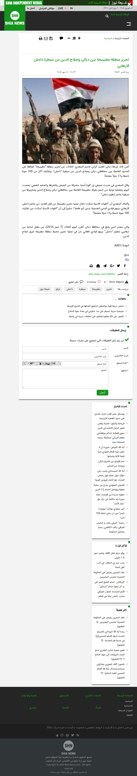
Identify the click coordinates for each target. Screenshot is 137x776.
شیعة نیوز (44, 289)
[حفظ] (51, 38)
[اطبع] (40, 38)
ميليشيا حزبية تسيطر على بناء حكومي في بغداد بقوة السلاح (96, 311)
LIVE (60, 8)
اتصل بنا (31, 8)
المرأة (98, 708)
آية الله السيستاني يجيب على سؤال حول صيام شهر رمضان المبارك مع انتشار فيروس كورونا (110, 475)
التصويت (80, 728)
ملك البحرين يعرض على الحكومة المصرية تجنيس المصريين (109, 575)
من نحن (129, 728)
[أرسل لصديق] (46, 38)
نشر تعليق (73, 282)
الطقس (90, 728)
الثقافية (129, 715)
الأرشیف (108, 728)
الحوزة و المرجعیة (125, 710)
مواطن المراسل (46, 8)
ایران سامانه (55, 772)
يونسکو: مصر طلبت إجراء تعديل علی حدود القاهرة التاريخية (110, 416)
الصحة (65, 708)
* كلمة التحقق (122, 363)
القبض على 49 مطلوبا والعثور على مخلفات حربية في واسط (96, 316)
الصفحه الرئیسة (122, 38)
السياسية (108, 38)
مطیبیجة (96, 289)
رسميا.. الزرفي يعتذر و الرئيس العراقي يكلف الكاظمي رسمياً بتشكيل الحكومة (110, 527)
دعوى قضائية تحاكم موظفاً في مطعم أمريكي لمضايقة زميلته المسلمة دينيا (111, 437)
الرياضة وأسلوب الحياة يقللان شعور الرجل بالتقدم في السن (111, 426)
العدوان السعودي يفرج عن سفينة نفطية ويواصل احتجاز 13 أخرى (109, 487)
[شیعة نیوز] (68, 3)
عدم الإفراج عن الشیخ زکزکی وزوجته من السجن (111, 464)
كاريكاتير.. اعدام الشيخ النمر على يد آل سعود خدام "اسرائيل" (109, 584)
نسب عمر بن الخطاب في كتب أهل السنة (111, 565)
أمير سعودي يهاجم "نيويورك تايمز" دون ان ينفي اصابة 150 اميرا (110, 513)
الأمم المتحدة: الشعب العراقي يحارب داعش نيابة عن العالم (111, 594)
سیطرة (82, 289)
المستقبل (63, 696)
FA (71, 8)
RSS (49, 728)
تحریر (109, 289)
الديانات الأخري (93, 696)
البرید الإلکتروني (121, 356)
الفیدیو (33, 708)
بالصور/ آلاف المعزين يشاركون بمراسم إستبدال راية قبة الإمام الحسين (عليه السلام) (111, 671)
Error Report (116, 282)
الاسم (126, 348)
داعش (70, 289)
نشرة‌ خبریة (59, 728)
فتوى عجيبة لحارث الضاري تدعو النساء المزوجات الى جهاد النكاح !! (110, 654)
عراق (58, 289)
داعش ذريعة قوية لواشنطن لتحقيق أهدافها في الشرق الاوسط (95, 306)
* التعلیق (124, 370)
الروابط (99, 728)
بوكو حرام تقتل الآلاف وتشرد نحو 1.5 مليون (109, 555)
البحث (70, 728)
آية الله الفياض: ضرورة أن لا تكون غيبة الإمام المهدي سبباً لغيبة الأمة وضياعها (111, 451)
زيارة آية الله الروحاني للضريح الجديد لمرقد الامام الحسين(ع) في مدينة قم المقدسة (110, 638)
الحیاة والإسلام (29, 696)
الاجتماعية (128, 706)
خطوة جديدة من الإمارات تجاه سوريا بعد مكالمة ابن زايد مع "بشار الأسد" (110, 499)
